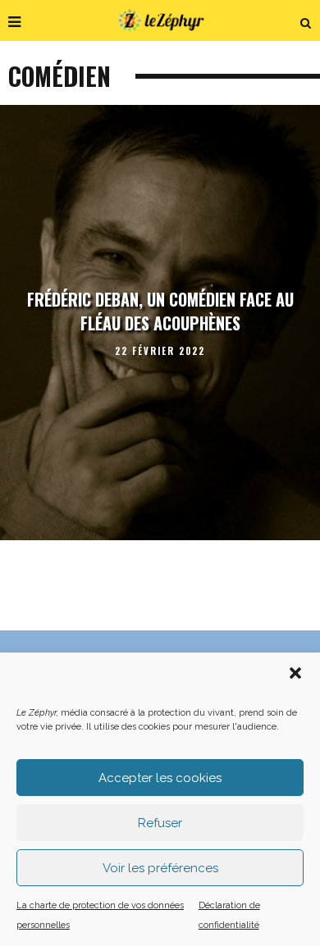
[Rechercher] (306, 20)
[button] (295, 673)
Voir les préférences (160, 868)
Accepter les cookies (160, 778)
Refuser (160, 823)
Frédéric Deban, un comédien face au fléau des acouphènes (160, 312)
